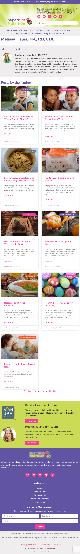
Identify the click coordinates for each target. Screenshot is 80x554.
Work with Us (25, 30)
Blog (46, 33)
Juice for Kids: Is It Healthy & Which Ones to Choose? (18, 118)
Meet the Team (40, 491)
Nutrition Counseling (40, 498)
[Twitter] (60, 16)
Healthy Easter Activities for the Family (59, 304)
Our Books (12, 30)
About (40, 488)
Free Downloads (23, 33)
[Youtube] (55, 16)
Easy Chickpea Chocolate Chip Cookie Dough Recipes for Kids (19, 179)
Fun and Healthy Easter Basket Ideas (19, 365)
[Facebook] (44, 16)
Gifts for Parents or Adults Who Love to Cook (17, 243)
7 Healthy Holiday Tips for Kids (58, 243)
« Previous (26, 391)
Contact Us (40, 502)
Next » (55, 391)
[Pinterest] (38, 16)
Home (23, 545)
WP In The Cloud (46, 552)
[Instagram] (49, 16)
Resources (57, 33)
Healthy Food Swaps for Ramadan (16, 304)
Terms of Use (32, 545)
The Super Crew (42, 30)
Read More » (8, 134)
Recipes (38, 33)
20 (50, 391)
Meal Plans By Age (62, 30)
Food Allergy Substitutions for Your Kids (60, 179)
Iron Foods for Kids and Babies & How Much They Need (60, 118)
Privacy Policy (45, 545)
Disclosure (57, 545)
